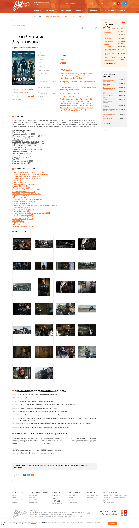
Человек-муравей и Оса (21, 134)
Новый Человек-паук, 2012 (22, 219)
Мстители (16, 155)
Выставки (71, 499)
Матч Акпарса (109, 41)
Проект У (105, 100)
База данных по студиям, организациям (115, 495)
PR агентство (18, 493)
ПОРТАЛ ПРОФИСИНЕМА (38, 493)
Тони (104, 92)
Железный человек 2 (20, 161)
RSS (114, 3)
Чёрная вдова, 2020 (19, 182)
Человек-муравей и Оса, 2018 (23, 192)
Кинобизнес (77, 16)
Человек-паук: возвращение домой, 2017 (28, 199)
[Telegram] (28, 475)
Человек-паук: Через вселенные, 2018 (26, 190)
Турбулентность (107, 118)
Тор (13, 159)
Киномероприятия (108, 502)
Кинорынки (72, 501)
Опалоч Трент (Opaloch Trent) (71, 93)
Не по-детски (106, 84)
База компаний (109, 10)
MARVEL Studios (66, 70)
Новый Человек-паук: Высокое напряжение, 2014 (31, 213)
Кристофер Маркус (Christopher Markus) (75, 87)
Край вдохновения (110, 57)
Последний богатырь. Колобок (110, 35)
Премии (71, 497)
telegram (121, 3)
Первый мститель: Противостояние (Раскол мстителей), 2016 (35, 205)
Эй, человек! (108, 38)
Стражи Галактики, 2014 (21, 211)
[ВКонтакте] (24, 475)
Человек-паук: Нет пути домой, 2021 (26, 176)
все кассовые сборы (109, 63)
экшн (62, 59)
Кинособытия (65, 10)
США (61, 66)
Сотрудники (32, 501)
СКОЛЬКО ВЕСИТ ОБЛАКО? (109, 54)
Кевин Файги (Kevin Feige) (69, 74)
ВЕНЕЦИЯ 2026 (47, 16)
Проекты (15, 497)
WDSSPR (25, 92)
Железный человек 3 (20, 151)
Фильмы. (23, 25)
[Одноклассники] (32, 475)
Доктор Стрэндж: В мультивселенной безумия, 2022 (32, 174)
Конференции (73, 502)
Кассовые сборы (90, 499)
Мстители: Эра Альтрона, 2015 (24, 209)
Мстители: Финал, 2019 (21, 188)
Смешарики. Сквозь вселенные (110, 50)
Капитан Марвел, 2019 (21, 186)
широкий (31, 96)
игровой (63, 63)
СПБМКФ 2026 (58, 16)
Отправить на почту (96, 28)
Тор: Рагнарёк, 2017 (19, 198)
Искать (91, 3)
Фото (122, 10)
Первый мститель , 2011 (21, 223)
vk (125, 3)
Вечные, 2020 (17, 180)
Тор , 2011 (16, 225)
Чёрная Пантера (18, 138)
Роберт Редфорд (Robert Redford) (79, 103)
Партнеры (32, 497)
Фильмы (93, 10)
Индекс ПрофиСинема (92, 495)
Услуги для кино (108, 499)
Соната (107, 44)
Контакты (15, 502)
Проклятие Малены (108, 96)
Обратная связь (33, 502)
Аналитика (81, 10)
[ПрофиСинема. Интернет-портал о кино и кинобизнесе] (21, 4)
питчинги (68, 16)
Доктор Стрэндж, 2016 (21, 203)
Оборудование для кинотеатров (112, 501)
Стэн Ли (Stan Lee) (75, 78)
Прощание (108, 32)
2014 (61, 52)
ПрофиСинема (16, 25)
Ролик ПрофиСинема (35, 499)
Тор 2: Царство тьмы (20, 153)
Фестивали (72, 495)
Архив (19, 99)
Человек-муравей (19, 148)
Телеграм (52, 465)
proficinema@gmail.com (108, 514)
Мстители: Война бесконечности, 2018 (26, 194)
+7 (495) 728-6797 (109, 511)
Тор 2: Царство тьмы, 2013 (22, 215)
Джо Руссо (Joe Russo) (68, 82)
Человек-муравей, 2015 (21, 207)
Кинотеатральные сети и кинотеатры (114, 497)
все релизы (107, 123)
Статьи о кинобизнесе (92, 497)
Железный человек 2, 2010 (22, 227)
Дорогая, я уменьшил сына (110, 109)
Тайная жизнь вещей (109, 114)
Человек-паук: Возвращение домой (25, 142)
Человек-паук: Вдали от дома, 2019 (25, 184)
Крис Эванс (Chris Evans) (69, 97)
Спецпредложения (17, 499)
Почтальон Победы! (108, 80)
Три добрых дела (109, 46)
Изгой (104, 105)
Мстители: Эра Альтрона (21, 146)
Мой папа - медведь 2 (109, 88)
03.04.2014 (30, 89)
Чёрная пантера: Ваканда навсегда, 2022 (28, 172)
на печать (91, 28)
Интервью (50, 10)
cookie (33, 523)
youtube (118, 3)
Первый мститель (19, 157)
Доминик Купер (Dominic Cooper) (72, 106)
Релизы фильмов (57, 503)
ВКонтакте (44, 465)
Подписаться (104, 3)
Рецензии (88, 501)
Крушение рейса (109, 60)
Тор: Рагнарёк (17, 140)
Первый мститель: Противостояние (25, 144)
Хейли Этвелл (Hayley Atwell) (75, 110)
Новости (37, 10)
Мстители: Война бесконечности (24, 136)
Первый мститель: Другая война (24, 149)
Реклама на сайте (17, 501)
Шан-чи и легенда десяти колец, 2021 (26, 178)
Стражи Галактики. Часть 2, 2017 (25, 201)
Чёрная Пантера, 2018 (20, 196)
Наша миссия (33, 495)
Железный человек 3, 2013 (22, 217)
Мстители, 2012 (18, 221)
